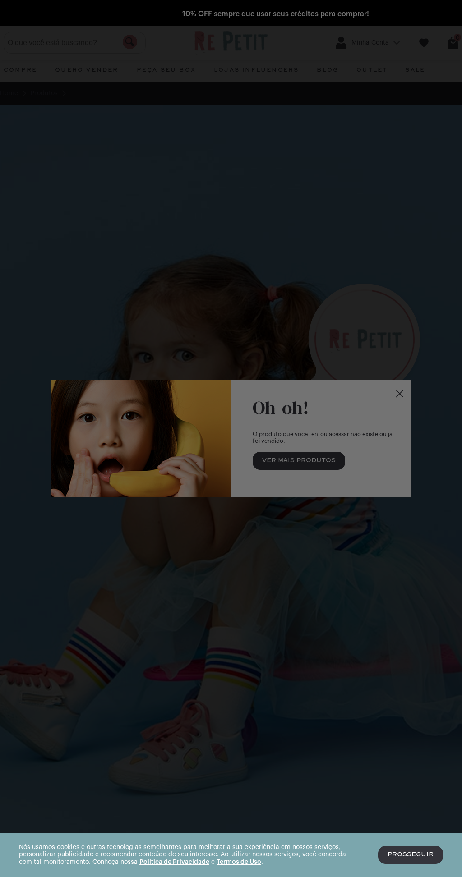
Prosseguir (411, 855)
